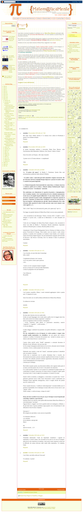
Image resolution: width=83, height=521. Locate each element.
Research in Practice (7, 216)
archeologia (79, 94)
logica (72, 133)
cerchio (77, 99)
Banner (68, 18)
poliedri (69, 160)
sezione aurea (70, 179)
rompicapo (72, 174)
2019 (4, 88)
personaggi (78, 157)
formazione (70, 114)
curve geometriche (77, 103)
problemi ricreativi (71, 163)
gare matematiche (77, 115)
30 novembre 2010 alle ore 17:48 (36, 133)
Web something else (73, 36)
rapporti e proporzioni (76, 168)
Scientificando (72, 34)
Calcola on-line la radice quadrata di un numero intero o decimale (74, 51)
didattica (77, 104)
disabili (69, 105)
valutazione (71, 191)
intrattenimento (76, 131)
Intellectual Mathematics (8, 214)
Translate (78, 27)
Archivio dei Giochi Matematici (75, 81)
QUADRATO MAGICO (8, 113)
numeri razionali (75, 152)
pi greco (71, 158)
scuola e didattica (75, 177)
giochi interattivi (77, 123)
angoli (78, 91)
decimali (71, 104)
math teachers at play (76, 146)
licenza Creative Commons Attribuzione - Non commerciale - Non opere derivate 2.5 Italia (41, 508)
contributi (70, 101)
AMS (4, 218)
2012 (4, 95)
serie (77, 178)
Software (39, 18)
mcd (70, 147)
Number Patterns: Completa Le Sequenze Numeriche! (9, 135)
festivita (69, 113)
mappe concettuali (71, 136)
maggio (6, 154)
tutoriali (69, 190)
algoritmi (71, 91)
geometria (71, 118)
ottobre (6, 147)
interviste (69, 131)
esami (77, 108)
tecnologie (70, 187)
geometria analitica (71, 119)
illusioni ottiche (78, 127)
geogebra (73, 116)
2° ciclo (74, 90)
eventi (79, 110)
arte (70, 95)
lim (80, 132)
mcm (73, 147)
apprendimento (71, 94)
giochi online (70, 126)
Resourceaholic (6, 217)
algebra (79, 90)
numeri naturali (71, 151)
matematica (71, 137)
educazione (72, 106)
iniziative (69, 129)
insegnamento (76, 129)
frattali (74, 114)
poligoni (73, 160)
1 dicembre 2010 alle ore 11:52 (36, 250)
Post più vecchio (61, 489)
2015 (4, 91)
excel (71, 111)
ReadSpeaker (74, 211)
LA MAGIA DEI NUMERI (9, 108)
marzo (6, 158)
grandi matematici (54, 117)
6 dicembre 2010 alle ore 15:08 (36, 452)
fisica (79, 113)
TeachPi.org (6, 121)
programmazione (74, 165)
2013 (4, 94)
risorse (71, 171)
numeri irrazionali (75, 150)
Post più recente (22, 489)
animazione (70, 93)
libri (76, 132)
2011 (4, 97)
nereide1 (25, 289)
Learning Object (60, 18)
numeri (74, 148)
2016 (4, 89)
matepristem (70, 145)
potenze (79, 160)
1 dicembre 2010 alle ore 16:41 (36, 289)
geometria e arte (47, 117)
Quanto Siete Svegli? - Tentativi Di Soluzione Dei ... (9, 130)
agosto (6, 150)
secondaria (70, 178)
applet (76, 93)
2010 (4, 98)
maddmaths (77, 134)
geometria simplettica (55, 40)
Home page (16, 18)
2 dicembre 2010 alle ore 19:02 (36, 312)
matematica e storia (73, 142)
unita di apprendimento (76, 190)
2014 (4, 92)
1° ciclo (69, 90)
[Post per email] (32, 115)
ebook (80, 105)
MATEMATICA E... (6, 200)
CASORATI (6, 103)
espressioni (74, 110)
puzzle (78, 167)
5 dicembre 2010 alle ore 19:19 (36, 435)
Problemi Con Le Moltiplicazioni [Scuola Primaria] (9, 111)
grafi (75, 126)
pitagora (77, 158)
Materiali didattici (47, 18)
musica (77, 147)
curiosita (69, 103)
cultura (77, 101)
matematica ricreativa (73, 143)
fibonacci (74, 113)
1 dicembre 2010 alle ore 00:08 (36, 169)
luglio (6, 151)
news (69, 148)
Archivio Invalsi (72, 61)
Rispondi (25, 141)
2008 (4, 164)
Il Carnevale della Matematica (28, 18)
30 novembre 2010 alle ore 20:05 (36, 147)
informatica (77, 128)
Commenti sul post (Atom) (30, 492)
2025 (4, 86)
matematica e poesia (73, 140)
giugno (6, 153)
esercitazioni (71, 109)
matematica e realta (73, 141)
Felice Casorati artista (50, 50)
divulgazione (74, 105)
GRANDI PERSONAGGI (7, 203)
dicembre (6, 100)
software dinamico (77, 183)
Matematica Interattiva (7, 226)
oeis (74, 153)
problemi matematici (73, 162)
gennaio (6, 161)
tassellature (77, 185)
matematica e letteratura (73, 139)
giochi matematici (74, 124)
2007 (4, 165)
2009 (4, 162)
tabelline (69, 185)
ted (75, 187)
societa (73, 182)
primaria (71, 161)
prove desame (78, 166)
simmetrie (78, 179)
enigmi (77, 106)
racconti (69, 168)
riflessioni (79, 169)
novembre (7, 102)
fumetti (70, 115)
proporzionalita (70, 166)
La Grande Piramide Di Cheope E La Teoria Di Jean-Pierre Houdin (7, 240)
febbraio (6, 159)
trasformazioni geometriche (73, 189)
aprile (6, 156)
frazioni (79, 114)
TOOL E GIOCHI (5, 197)
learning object (70, 132)
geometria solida (71, 122)
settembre (7, 148)
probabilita (77, 161)
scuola (79, 176)
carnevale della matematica (29, 117)
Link (54, 18)
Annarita (25, 115)
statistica (71, 184)
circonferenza (70, 100)
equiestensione (70, 108)
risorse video (78, 173)
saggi (78, 174)
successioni (77, 184)
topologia (78, 188)
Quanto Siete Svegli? (8, 132)
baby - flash (5, 225)
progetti (79, 163)
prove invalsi (71, 167)
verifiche (77, 191)
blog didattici (76, 95)
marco (77, 136)
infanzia (70, 128)
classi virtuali (77, 100)
